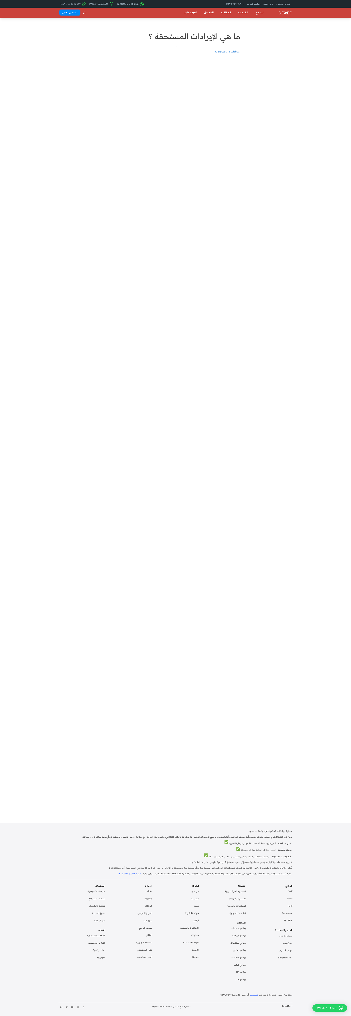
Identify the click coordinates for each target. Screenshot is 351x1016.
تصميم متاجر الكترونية (235, 891)
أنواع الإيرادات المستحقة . (83, 69)
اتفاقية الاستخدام (97, 905)
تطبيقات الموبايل (237, 913)
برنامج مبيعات (239, 935)
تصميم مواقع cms (237, 898)
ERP (290, 905)
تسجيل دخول (286, 935)
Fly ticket (288, 920)
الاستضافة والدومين (236, 905)
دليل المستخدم (144, 949)
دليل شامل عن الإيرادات (163, 518)
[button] (329, 1008)
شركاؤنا (148, 905)
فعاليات (195, 935)
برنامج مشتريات (238, 942)
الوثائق (149, 935)
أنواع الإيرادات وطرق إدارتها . (81, 63)
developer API (285, 957)
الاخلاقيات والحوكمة (189, 927)
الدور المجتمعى (144, 957)
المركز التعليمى (144, 913)
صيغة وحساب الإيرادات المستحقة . (84, 77)
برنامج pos (241, 979)
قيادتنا (196, 920)
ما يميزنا (101, 957)
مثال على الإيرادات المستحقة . (80, 84)
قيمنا (196, 905)
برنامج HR (241, 972)
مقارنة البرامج (145, 927)
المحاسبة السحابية (96, 935)
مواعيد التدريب (285, 950)
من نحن (195, 891)
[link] (269, 126)
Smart (289, 898)
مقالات (149, 891)
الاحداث (195, 949)
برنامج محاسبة (238, 957)
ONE (290, 891)
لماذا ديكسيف (98, 950)
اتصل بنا (195, 898)
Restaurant (287, 913)
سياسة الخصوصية (96, 891)
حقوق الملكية (98, 913)
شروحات (148, 920)
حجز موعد (287, 943)
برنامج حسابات (238, 928)
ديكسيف (254, 994)
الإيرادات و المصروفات (227, 51)
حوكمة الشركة (192, 913)
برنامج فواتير (240, 964)
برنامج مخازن (239, 950)
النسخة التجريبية (144, 942)
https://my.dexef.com (130, 873)
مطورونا (148, 898)
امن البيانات (99, 920)
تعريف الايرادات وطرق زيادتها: (81, 58)
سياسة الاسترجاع (97, 898)
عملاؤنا (195, 957)
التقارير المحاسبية (96, 942)
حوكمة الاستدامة (191, 942)
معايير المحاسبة (205, 81)
